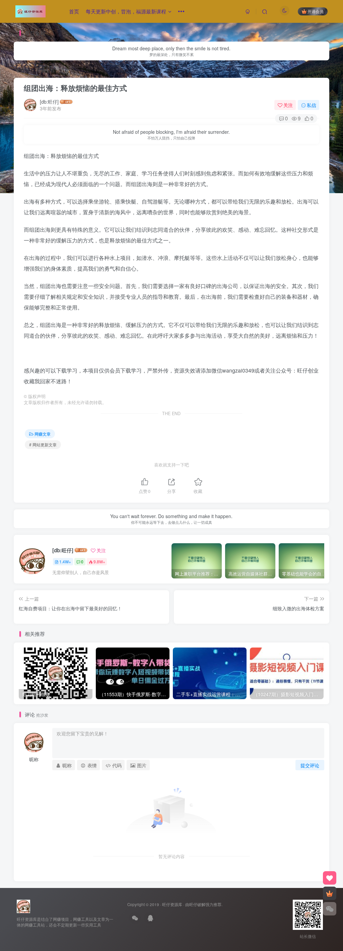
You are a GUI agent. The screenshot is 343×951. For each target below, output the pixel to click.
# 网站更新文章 (43, 444)
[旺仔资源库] (23, 905)
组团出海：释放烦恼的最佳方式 (75, 87)
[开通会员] (329, 893)
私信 (311, 105)
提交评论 (309, 765)
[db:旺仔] (49, 101)
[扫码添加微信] (329, 908)
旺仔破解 (197, 904)
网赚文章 (45, 70)
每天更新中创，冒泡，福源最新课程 (126, 11)
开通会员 (315, 11)
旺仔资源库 (172, 904)
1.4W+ (65, 561)
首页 (74, 11)
